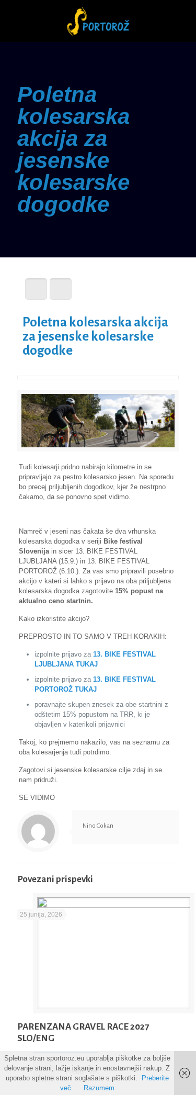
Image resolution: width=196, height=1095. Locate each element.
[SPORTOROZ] (98, 21)
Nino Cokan (98, 825)
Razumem (99, 1088)
